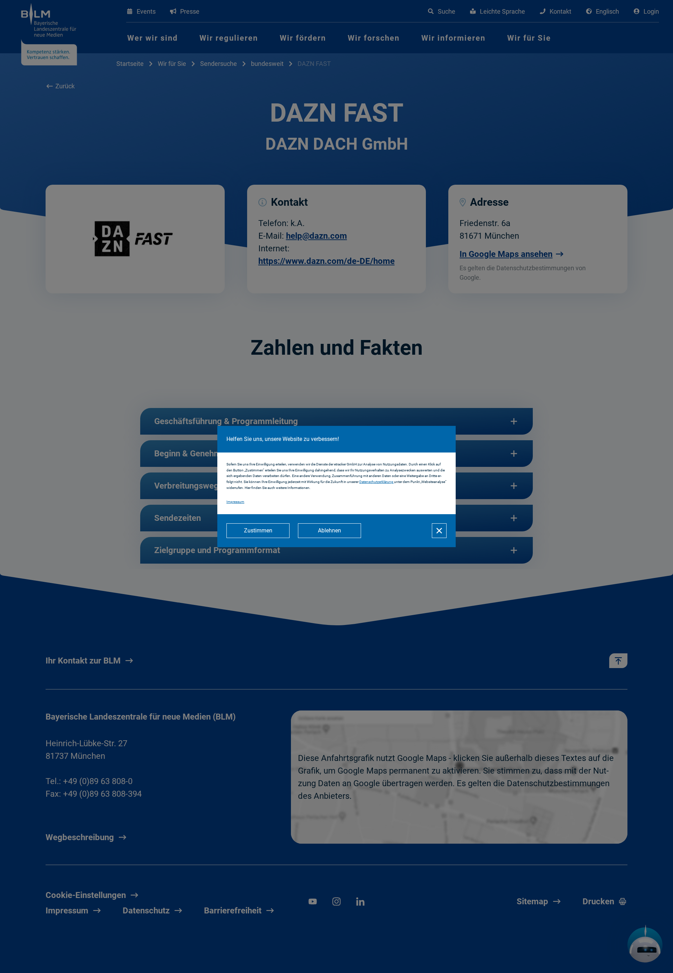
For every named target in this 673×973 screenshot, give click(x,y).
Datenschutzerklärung (376, 481)
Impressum (235, 501)
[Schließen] (439, 530)
